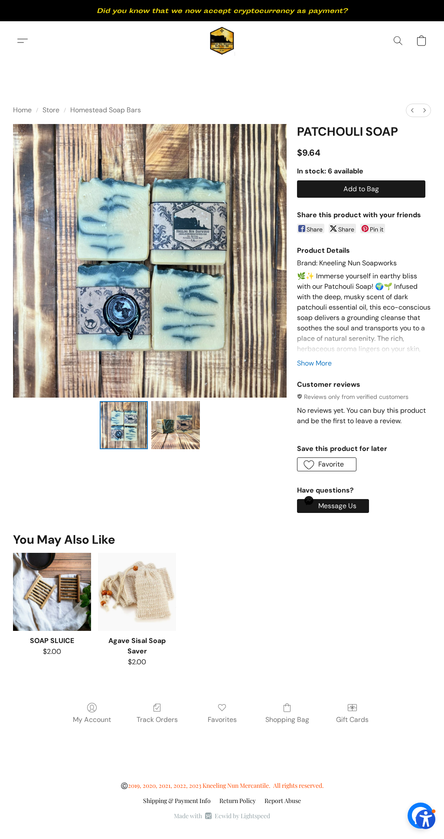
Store (50, 109)
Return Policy (237, 801)
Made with (222, 816)
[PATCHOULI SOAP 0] (124, 425)
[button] (222, 41)
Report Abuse (282, 801)
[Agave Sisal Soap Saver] (137, 592)
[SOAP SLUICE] (52, 592)
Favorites (222, 719)
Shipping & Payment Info (177, 801)
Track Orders (157, 719)
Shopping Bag (287, 719)
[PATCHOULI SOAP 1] (175, 425)
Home (22, 109)
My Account (92, 719)
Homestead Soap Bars (105, 109)
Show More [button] (314, 363)
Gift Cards (352, 719)
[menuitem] (412, 110)
